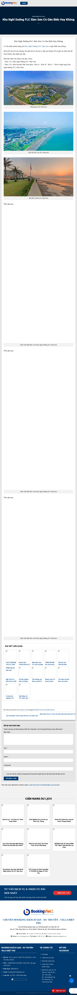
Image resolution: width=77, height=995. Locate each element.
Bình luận (7, 732)
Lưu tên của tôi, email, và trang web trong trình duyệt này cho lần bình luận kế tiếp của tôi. (36, 774)
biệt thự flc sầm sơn (47, 970)
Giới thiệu (45, 954)
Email (6, 757)
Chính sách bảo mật (48, 957)
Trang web (7, 765)
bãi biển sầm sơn (50, 710)
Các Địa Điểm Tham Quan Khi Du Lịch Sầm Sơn (22, 716)
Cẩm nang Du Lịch (38, 16)
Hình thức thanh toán (48, 961)
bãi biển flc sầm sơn (39, 710)
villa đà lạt (47, 979)
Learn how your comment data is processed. (44, 785)
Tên (5, 748)
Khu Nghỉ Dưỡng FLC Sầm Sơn (36, 46)
